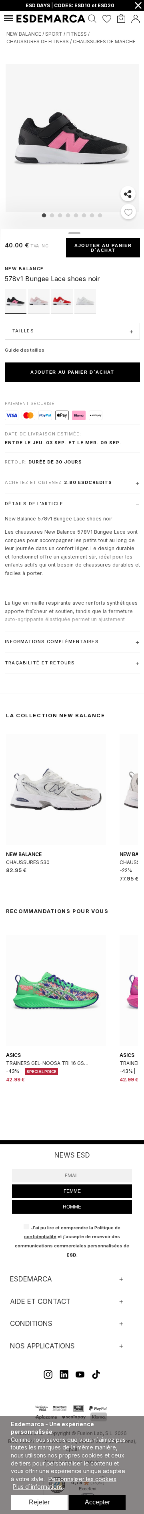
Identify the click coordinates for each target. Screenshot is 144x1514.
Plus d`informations (38, 1486)
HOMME (72, 1207)
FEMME (72, 1191)
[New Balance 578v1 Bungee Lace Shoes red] (62, 311)
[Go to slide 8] (100, 215)
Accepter (97, 1502)
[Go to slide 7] (92, 215)
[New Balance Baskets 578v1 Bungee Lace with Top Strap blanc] (85, 311)
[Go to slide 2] (52, 215)
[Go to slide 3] (60, 215)
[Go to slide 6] (84, 215)
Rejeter (39, 1502)
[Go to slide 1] (44, 215)
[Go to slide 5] (76, 215)
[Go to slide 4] (68, 215)
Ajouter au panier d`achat (103, 248)
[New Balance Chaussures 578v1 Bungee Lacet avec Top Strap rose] (39, 311)
